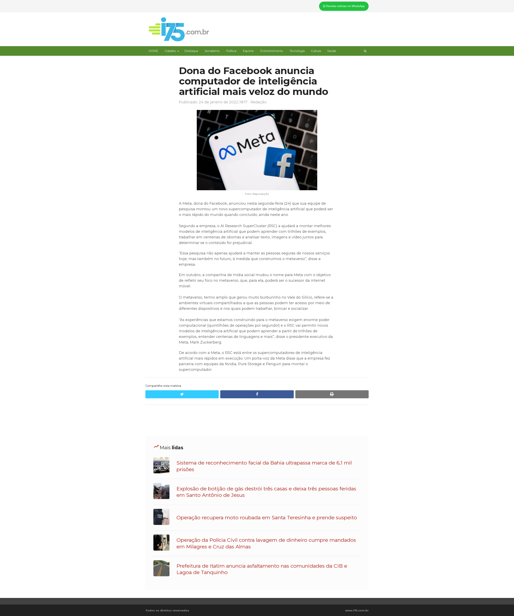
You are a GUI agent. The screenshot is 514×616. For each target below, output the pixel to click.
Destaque (191, 51)
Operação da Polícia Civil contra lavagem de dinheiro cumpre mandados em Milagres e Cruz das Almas (266, 543)
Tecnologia (297, 51)
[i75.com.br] (178, 29)
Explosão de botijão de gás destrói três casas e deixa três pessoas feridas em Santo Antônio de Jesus (266, 492)
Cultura (316, 51)
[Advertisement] (257, 420)
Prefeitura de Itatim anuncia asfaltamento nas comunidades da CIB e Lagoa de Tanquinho (261, 569)
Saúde (331, 51)
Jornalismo (212, 51)
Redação (258, 102)
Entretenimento (271, 51)
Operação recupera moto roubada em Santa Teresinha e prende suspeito (266, 517)
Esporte (248, 51)
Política (231, 51)
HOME (153, 51)
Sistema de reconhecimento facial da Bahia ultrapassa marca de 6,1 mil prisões (264, 466)
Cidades (170, 51)
